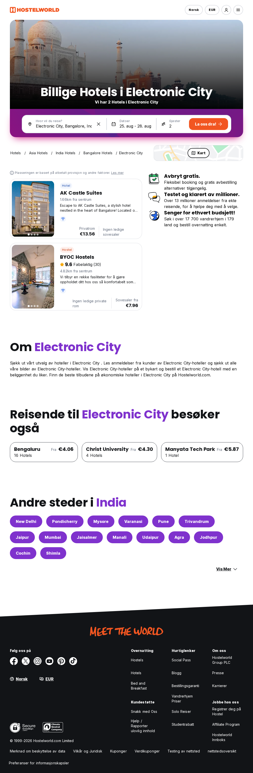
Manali (119, 537)
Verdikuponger (147, 751)
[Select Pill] (226, 10)
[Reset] (99, 124)
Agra (179, 537)
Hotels (136, 673)
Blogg (177, 673)
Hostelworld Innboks (222, 737)
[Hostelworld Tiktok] (73, 661)
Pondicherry (65, 521)
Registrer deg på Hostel (226, 711)
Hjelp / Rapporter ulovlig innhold (143, 726)
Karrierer (219, 686)
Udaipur (150, 537)
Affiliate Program (226, 724)
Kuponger (118, 751)
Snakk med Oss (144, 711)
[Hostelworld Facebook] (14, 661)
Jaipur (22, 537)
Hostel (67, 250)
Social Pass (181, 660)
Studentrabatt (183, 724)
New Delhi (26, 521)
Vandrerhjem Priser (182, 698)
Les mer (117, 173)
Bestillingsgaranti (185, 686)
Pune (163, 521)
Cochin (23, 553)
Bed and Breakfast (139, 685)
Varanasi (133, 521)
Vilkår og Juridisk (87, 751)
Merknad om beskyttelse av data (37, 751)
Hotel (66, 185)
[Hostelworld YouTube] (49, 661)
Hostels (137, 660)
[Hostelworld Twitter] (26, 661)
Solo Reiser (181, 711)
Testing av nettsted (184, 751)
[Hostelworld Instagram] (38, 661)
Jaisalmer (87, 537)
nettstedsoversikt (222, 751)
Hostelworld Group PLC (222, 660)
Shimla (53, 553)
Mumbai (53, 537)
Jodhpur (208, 537)
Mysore (100, 521)
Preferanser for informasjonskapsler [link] (39, 763)
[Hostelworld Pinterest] (61, 661)
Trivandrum (197, 521)
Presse (218, 673)
